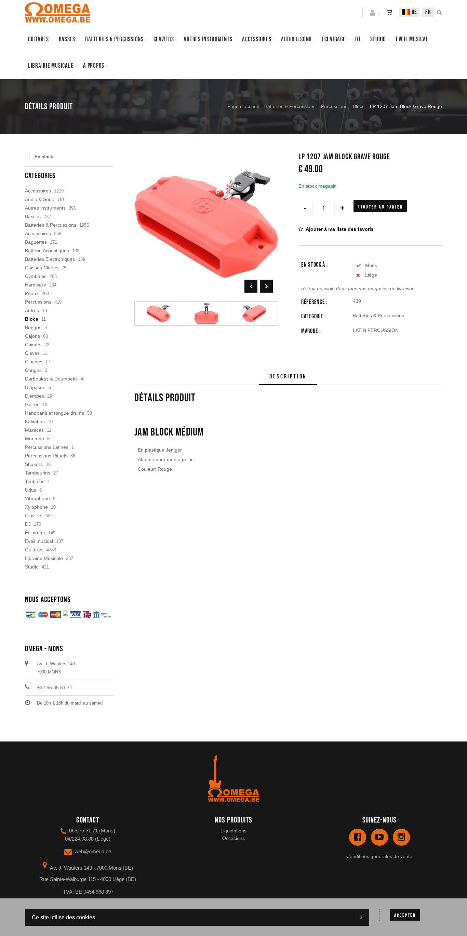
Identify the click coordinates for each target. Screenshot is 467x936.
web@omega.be (93, 851)
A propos (93, 66)
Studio (378, 39)
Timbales (34, 481)
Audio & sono (296, 39)
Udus (30, 490)
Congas (33, 370)
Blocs (358, 106)
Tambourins (37, 473)
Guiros (32, 404)
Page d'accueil (243, 106)
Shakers (34, 464)
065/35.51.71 (83, 830)
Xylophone (36, 507)
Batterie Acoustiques (47, 250)
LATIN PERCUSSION (376, 330)
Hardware (35, 285)
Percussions (334, 106)
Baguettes (36, 242)
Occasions (233, 838)
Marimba (34, 438)
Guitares (38, 39)
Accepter (405, 915)
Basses (67, 39)
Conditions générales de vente (379, 856)
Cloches (33, 361)
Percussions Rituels (46, 455)
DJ (357, 39)
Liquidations (233, 830)
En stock (44, 156)
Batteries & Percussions (290, 106)
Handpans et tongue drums (54, 413)
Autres (32, 310)
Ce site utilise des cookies (63, 917)
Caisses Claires (41, 267)
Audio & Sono (39, 199)
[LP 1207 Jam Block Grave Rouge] (206, 157)
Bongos (33, 327)
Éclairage (334, 39)
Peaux (32, 293)
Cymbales (35, 276)
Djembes (34, 396)
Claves (32, 353)
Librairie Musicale (50, 66)
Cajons (32, 336)
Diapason (35, 387)
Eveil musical (412, 39)
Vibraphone (37, 498)
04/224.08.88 (79, 839)
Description (288, 376)
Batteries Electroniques (50, 259)
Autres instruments (208, 39)
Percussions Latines (46, 447)
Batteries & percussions (114, 39)
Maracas (34, 430)
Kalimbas (35, 421)
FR (428, 12)
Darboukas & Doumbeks (51, 379)
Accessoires (256, 39)
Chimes (33, 344)
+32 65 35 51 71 (54, 687)
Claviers (164, 39)
